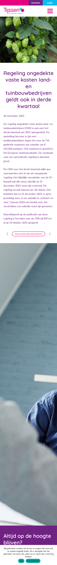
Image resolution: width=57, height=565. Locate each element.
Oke (21, 561)
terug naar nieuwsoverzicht (28, 234)
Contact (35, 2)
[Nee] (53, 555)
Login (50, 2)
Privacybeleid (33, 561)
